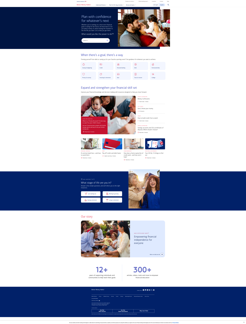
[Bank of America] (81, 1)
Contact (161, 1)
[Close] (244, 322)
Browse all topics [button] (130, 5)
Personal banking (121, 68)
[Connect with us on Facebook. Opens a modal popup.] (143, 290)
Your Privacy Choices (95, 300)
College (153, 77)
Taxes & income (138, 77)
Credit (101, 68)
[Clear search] (104, 40)
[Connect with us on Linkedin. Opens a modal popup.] (147, 290)
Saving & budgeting (87, 68)
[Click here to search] (168, 4)
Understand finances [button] (101, 5)
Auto (118, 77)
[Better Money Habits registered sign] (84, 4)
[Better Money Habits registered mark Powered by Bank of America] (98, 291)
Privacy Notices (175, 322)
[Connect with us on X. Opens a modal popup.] (151, 290)
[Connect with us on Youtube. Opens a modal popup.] (153, 290)
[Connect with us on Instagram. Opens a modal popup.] (145, 290)
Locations (154, 1)
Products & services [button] (129, 1)
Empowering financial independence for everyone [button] (145, 240)
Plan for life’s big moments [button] (116, 5)
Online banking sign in (143, 1)
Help (168, 1)
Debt (135, 68)
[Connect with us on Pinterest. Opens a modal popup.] (149, 290)
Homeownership (156, 68)
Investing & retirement (105, 77)
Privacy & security (86, 77)
